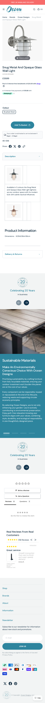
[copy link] (23, 147)
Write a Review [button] (23, 490)
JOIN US (22, 646)
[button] (3, 9)
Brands (12, 17)
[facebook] (10, 147)
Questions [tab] (23, 501)
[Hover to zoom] (22, 41)
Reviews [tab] (8, 501)
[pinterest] (19, 147)
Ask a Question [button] (23, 496)
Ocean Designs (24, 17)
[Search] (34, 9)
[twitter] (14, 147)
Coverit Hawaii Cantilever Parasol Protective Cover (11, 565)
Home (4, 17)
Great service (13, 550)
